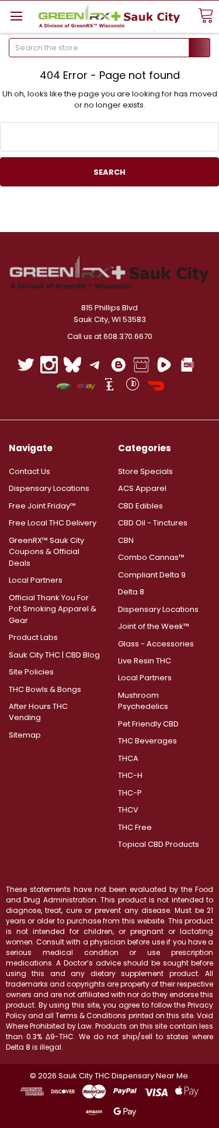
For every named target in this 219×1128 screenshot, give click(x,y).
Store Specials (145, 471)
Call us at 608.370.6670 (109, 336)
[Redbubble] (132, 386)
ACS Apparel (142, 488)
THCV (128, 809)
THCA (128, 758)
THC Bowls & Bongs (45, 689)
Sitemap (25, 735)
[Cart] (205, 16)
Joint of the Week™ (153, 626)
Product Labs (33, 637)
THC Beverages (147, 740)
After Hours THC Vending (38, 712)
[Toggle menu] (16, 16)
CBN (126, 540)
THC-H (130, 775)
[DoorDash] (155, 386)
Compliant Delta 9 (152, 574)
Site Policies (31, 671)
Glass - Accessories (156, 643)
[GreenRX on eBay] (86, 386)
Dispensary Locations (49, 488)
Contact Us (29, 471)
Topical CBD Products (158, 844)
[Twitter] (26, 364)
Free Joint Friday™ (42, 505)
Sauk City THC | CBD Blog (54, 654)
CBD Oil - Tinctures (152, 522)
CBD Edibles (140, 505)
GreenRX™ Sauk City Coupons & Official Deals (46, 552)
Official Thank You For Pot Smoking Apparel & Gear (52, 609)
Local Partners (35, 580)
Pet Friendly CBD (148, 723)
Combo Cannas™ (151, 557)
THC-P (130, 792)
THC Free (135, 827)
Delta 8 (131, 591)
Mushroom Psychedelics (143, 701)
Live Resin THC (144, 660)
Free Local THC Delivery (52, 522)
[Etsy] (109, 386)
